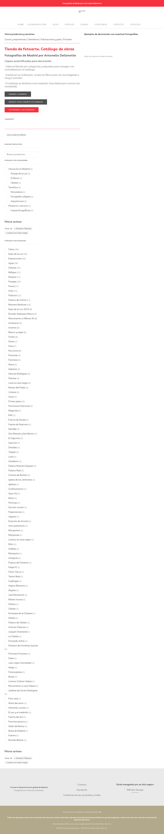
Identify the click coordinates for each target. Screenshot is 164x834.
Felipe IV (12, 567)
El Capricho (14, 438)
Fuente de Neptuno (18, 424)
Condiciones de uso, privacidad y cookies (82, 795)
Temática (13, 187)
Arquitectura (17, 201)
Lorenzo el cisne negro (17, 233)
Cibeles (14, 182)
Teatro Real (14, 576)
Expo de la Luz (15, 253)
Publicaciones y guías (51, 39)
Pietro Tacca (14, 571)
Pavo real (13, 698)
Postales (69, 24)
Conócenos (101, 24)
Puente (12, 735)
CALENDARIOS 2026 (36, 24)
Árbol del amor (16, 703)
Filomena (13, 359)
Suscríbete (55, 83)
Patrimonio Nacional (19, 405)
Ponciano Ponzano (17, 653)
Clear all (8, 228)
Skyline (12, 590)
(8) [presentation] (36, 318)
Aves (10, 290)
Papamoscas (15, 511)
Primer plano (15, 401)
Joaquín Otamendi (17, 631)
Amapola (13, 558)
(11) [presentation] (28, 300)
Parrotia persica (16, 721)
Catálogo (135, 24)
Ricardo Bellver (16, 740)
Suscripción (82, 789)
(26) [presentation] (16, 263)
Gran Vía (12, 493)
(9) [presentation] (31, 309)
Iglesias (12, 484)
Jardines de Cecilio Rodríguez (23, 690)
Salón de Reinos (16, 726)
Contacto (118, 24)
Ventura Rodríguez (17, 373)
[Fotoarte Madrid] (82, 13)
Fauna (11, 286)
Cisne (11, 396)
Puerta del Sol (15, 716)
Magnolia (13, 410)
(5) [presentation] (19, 355)
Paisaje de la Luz (19, 173)
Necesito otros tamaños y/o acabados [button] (26, 102)
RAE (10, 415)
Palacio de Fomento (18, 562)
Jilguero (12, 516)
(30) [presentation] (25, 254)
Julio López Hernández (20, 662)
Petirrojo (12, 502)
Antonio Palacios (23, 228)
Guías (56, 24)
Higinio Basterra (16, 585)
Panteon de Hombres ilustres (23, 645)
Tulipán (12, 452)
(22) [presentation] (18, 272)
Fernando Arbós (16, 640)
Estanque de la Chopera (20, 613)
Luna (10, 456)
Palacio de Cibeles (17, 622)
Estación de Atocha (18, 521)
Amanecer (13, 323)
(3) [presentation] (27, 387)
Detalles (12, 447)
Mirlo (11, 498)
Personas (13, 355)
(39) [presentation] (17, 249)
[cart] (146, 24)
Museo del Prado (16, 387)
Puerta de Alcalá (16, 419)
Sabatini (12, 369)
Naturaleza (16, 191)
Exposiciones (14, 258)
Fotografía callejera (20, 196)
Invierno (12, 327)
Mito (10, 544)
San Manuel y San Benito (21, 433)
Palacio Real (14, 470)
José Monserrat (16, 594)
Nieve (11, 364)
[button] (79, 779)
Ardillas (12, 548)
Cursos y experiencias (15, 39)
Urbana (12, 392)
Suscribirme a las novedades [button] (21, 110)
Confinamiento (15, 488)
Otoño (11, 336)
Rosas (11, 676)
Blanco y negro (15, 332)
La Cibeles (13, 636)
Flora (10, 346)
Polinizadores (15, 672)
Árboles (12, 267)
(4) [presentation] (19, 369)
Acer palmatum (16, 525)
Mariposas (13, 534)
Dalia (11, 658)
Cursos (84, 24)
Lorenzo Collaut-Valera (20, 681)
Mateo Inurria (15, 599)
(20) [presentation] (19, 281)
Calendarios (33, 39)
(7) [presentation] (16, 341)
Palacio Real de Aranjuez (20, 465)
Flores (11, 341)
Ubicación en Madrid (19, 168)
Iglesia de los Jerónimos (20, 479)
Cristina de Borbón (17, 475)
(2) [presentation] (20, 410)
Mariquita (13, 553)
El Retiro (15, 178)
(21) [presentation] (18, 277)
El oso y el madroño (18, 712)
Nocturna (13, 350)
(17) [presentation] (17, 286)
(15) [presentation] (15, 291)
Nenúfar (12, 428)
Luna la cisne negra (18, 382)
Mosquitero (14, 530)
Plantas (12, 378)
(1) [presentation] (34, 479)
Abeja (11, 667)
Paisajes (12, 281)
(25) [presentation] (18, 267)
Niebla (11, 617)
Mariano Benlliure (17, 304)
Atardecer (13, 461)
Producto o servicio (18, 205)
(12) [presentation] (19, 295)
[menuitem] (20, 24)
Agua (11, 263)
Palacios (12, 295)
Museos (12, 276)
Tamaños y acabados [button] (18, 94)
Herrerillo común (17, 707)
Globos (12, 604)
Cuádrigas (13, 581)
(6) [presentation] (20, 350)
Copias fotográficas (20, 210)
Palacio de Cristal (17, 299)
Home (21, 24)
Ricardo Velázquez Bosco (21, 313)
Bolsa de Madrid (16, 730)
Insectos (12, 442)
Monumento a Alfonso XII (21, 318)
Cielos (11, 249)
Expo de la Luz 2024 (18, 309)
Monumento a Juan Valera (21, 685)
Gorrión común (16, 507)
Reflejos (12, 272)
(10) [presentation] (29, 304)
